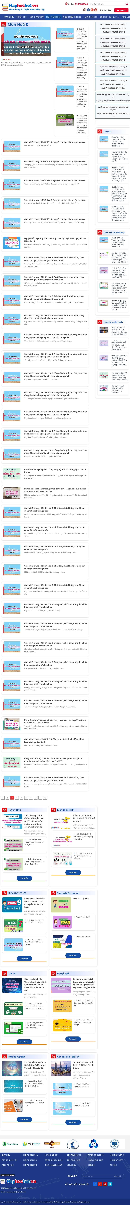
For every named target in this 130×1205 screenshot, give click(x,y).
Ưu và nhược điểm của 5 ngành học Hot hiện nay (34, 1102)
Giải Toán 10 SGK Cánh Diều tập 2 (114, 66)
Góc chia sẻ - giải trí (109, 17)
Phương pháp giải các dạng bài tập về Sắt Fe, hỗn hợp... (83, 855)
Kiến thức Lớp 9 (30, 1160)
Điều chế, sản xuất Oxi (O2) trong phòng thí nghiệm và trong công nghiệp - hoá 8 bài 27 (119, 361)
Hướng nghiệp (90, 17)
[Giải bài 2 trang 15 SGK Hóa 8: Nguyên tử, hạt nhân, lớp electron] (11, 203)
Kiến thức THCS (53, 17)
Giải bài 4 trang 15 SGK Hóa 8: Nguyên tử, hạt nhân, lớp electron (55, 161)
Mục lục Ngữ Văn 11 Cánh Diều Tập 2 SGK (82, 1085)
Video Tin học (7, 1165)
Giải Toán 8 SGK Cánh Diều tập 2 (113, 52)
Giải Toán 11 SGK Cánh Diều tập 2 (114, 80)
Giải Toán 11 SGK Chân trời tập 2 (113, 84)
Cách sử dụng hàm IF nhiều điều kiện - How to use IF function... (34, 1025)
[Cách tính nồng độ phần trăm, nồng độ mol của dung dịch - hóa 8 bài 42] (11, 473)
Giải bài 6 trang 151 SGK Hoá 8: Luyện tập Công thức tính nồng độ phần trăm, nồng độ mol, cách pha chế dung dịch (119, 174)
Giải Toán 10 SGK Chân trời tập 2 (113, 70)
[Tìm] (128, 4)
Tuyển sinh (22, 17)
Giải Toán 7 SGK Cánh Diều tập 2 (113, 38)
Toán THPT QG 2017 (83, 936)
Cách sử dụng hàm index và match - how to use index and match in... (34, 1005)
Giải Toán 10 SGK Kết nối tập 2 (113, 74)
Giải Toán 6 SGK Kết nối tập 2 (114, 32)
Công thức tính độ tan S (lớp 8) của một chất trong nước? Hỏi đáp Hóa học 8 (119, 156)
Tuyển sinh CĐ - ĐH (9, 1160)
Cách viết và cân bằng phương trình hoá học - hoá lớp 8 (118, 389)
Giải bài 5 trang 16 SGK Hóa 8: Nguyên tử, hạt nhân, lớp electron (55, 142)
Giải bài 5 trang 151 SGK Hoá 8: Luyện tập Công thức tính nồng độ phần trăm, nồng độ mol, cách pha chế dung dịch (119, 193)
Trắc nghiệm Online (53, 1160)
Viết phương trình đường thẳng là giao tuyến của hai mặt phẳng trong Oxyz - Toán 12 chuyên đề (33, 821)
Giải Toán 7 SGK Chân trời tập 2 (114, 42)
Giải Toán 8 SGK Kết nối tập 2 (114, 60)
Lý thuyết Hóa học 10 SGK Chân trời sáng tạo (113, 114)
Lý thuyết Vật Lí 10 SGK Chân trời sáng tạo (114, 101)
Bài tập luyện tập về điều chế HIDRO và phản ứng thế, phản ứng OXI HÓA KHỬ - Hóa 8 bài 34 (119, 257)
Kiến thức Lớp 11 (74, 1155)
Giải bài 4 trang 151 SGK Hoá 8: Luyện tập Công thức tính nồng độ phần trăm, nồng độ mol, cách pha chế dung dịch (119, 213)
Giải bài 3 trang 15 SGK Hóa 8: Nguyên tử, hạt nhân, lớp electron (55, 180)
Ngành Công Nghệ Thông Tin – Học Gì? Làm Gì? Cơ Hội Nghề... (34, 1083)
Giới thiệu (6, 1155)
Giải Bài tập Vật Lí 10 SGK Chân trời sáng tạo (113, 95)
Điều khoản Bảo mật (53, 1165)
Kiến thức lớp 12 (30, 1155)
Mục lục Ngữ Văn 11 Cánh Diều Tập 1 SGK (82, 1104)
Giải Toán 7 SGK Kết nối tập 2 (114, 46)
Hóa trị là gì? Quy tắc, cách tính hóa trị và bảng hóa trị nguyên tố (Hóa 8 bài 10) (119, 305)
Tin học (113, 1165)
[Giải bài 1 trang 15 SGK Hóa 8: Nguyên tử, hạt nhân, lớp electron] (11, 223)
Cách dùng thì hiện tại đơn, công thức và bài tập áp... (83, 1003)
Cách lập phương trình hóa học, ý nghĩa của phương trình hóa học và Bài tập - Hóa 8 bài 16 (119, 289)
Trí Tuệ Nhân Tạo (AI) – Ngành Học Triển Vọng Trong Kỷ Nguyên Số (35, 1065)
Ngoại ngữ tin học (72, 17)
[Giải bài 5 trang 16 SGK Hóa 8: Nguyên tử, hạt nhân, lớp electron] (11, 146)
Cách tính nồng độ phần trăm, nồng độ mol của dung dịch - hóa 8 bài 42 (119, 376)
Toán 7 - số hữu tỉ (83, 917)
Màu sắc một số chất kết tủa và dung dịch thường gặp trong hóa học (119, 331)
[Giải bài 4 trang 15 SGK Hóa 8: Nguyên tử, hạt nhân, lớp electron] (11, 165)
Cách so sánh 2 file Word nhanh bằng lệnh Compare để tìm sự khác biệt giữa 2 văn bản (35, 985)
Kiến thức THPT (36, 17)
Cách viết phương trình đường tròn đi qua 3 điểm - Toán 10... (34, 861)
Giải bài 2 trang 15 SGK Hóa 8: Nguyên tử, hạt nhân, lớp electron (55, 200)
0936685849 (81, 4)
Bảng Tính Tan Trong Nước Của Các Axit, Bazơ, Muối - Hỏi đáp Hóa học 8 (118, 141)
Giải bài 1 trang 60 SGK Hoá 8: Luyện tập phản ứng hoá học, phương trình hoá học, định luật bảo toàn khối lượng (26, 49)
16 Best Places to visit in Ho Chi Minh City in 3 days (83, 1065)
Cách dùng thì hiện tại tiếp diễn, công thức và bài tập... (83, 1022)
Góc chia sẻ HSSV (95, 1160)
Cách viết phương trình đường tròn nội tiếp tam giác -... (34, 842)
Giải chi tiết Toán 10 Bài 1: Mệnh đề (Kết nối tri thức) (84, 818)
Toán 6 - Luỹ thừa (81, 898)
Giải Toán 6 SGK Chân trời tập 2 (114, 28)
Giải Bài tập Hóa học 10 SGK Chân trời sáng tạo (113, 108)
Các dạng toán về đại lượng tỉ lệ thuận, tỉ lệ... (34, 921)
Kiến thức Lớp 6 (30, 1165)
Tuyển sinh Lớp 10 (95, 1155)
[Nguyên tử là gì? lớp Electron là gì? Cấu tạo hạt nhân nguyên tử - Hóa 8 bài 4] (11, 243)
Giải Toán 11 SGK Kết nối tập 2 (113, 88)
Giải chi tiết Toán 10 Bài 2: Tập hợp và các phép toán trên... (83, 836)
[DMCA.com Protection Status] (7, 1176)
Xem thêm (24, 878)
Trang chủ (9, 17)
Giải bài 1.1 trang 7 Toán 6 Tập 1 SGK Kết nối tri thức (34, 942)
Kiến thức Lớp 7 (116, 1160)
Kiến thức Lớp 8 (73, 1160)
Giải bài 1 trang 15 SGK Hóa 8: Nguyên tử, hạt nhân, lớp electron (55, 219)
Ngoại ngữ (71, 1165)
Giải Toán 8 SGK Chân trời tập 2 (114, 56)
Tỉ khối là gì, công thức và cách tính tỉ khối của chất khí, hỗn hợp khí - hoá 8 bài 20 (118, 272)
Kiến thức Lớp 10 (117, 1155)
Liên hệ (91, 1165)
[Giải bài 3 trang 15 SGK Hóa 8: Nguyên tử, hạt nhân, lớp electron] (11, 184)
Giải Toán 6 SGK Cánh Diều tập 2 (113, 24)
